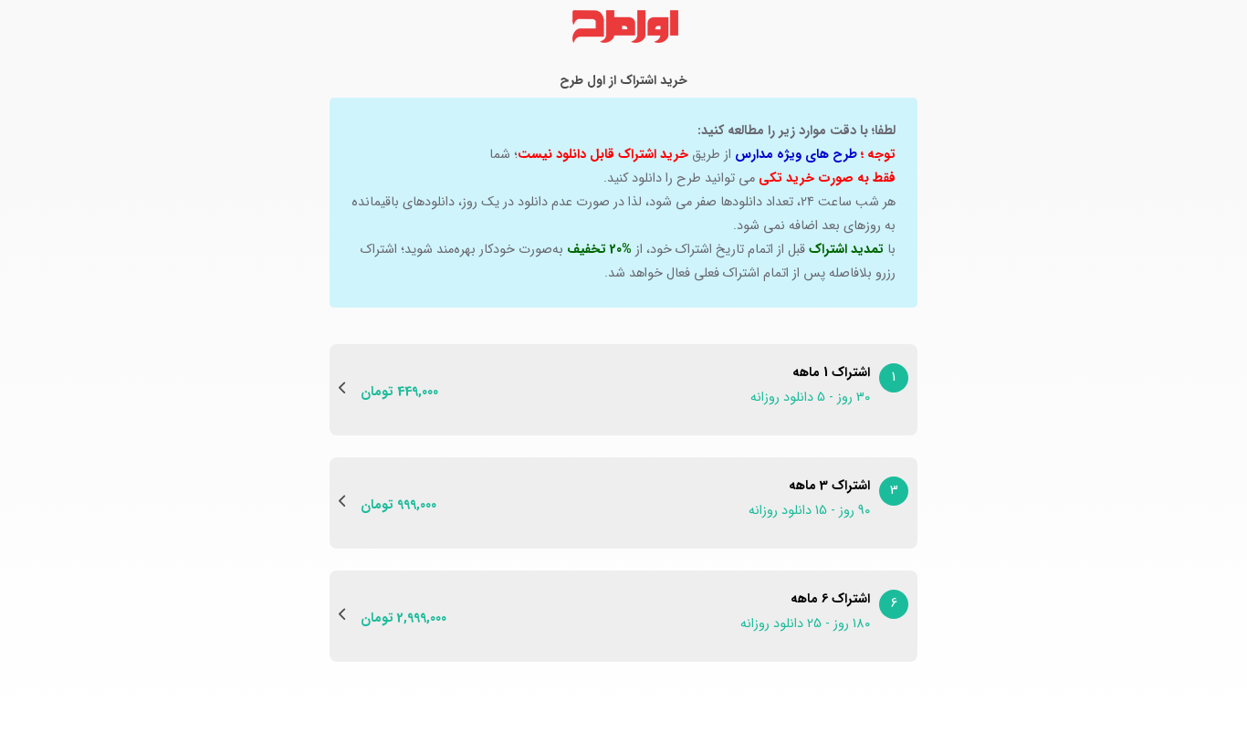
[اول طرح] (623, 26)
